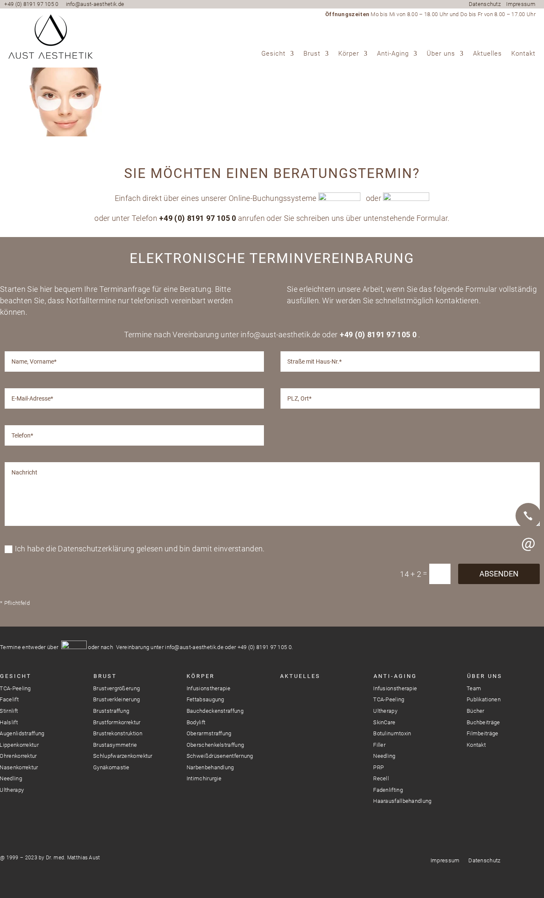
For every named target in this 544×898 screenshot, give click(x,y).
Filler (379, 745)
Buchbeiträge (483, 722)
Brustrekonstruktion (117, 733)
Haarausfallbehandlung (402, 801)
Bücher (475, 711)
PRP (378, 767)
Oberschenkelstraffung (215, 745)
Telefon (528, 515)
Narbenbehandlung (210, 767)
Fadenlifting (388, 790)
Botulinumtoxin (392, 733)
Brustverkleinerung (116, 699)
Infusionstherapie (208, 688)
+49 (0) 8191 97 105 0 (31, 4)
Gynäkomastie (111, 767)
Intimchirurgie (204, 778)
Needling (384, 756)
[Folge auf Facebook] (301, 695)
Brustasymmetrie (115, 745)
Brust (311, 54)
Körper (348, 54)
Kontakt (523, 54)
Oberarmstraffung (209, 733)
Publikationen (484, 699)
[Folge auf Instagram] (286, 695)
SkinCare (384, 722)
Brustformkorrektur (116, 722)
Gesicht (273, 54)
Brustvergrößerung (116, 688)
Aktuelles (487, 54)
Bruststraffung (111, 711)
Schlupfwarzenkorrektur (123, 756)
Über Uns (484, 676)
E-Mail (528, 544)
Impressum (521, 4)
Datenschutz (485, 4)
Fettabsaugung (205, 699)
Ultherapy (385, 711)
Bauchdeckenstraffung (215, 711)
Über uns (441, 54)
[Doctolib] (528, 573)
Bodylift (196, 722)
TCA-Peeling (388, 699)
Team (474, 688)
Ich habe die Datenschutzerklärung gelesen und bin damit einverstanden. (140, 548)
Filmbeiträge (483, 733)
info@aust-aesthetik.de (95, 4)
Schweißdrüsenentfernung (220, 756)
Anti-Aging (393, 54)
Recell (381, 778)
